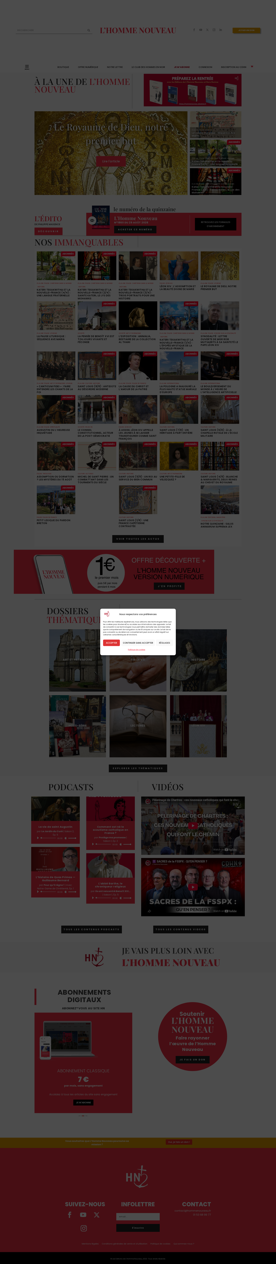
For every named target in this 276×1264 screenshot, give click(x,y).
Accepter (111, 642)
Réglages (164, 642)
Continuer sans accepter (138, 642)
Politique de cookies (136, 649)
